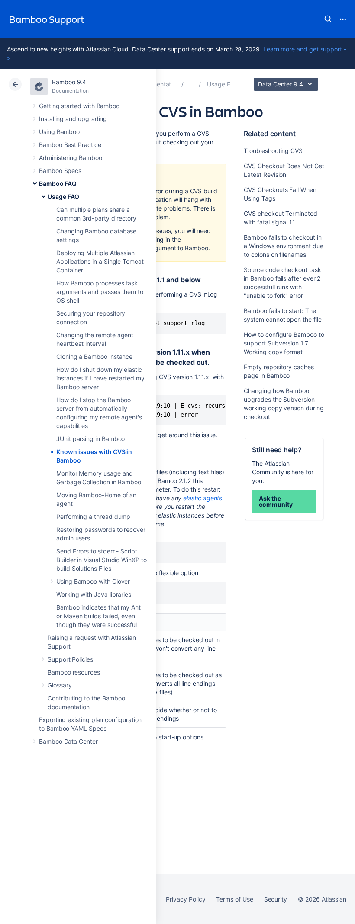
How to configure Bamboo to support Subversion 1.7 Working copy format (284, 343)
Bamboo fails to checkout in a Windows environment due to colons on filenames (283, 245)
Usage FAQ (63, 196)
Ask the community (275, 501)
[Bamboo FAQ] (191, 84)
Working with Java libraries (93, 594)
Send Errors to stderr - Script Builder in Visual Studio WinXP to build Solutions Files (101, 559)
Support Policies (70, 659)
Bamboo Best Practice (70, 144)
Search (328, 19)
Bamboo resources (74, 672)
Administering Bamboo (70, 157)
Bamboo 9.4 (69, 82)
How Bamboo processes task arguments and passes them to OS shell (99, 291)
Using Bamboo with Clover (93, 581)
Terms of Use (234, 899)
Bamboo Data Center (68, 741)
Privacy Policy (185, 899)
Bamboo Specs (60, 170)
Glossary (59, 685)
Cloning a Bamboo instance (94, 356)
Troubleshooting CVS (273, 150)
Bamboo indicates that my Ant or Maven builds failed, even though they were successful (98, 616)
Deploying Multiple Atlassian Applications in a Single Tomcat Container (100, 261)
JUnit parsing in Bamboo (90, 438)
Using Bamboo (59, 131)
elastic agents (202, 498)
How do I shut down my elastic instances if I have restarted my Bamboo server (100, 378)
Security (275, 899)
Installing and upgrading (73, 118)
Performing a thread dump (93, 516)
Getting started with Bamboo (79, 105)
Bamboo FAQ (58, 183)
